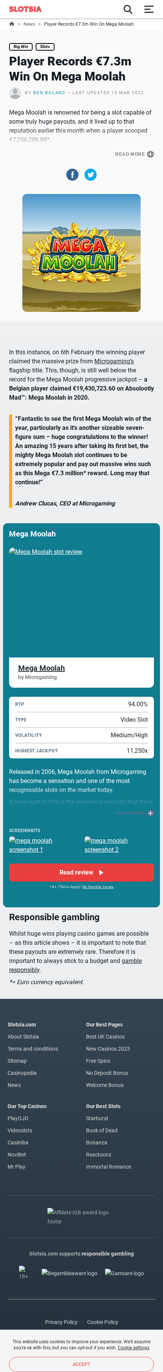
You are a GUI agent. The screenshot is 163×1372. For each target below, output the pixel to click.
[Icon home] (11, 24)
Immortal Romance (108, 1167)
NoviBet (17, 1155)
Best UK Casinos (105, 1037)
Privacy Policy (61, 1322)
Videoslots (20, 1130)
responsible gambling (108, 1254)
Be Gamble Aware (98, 887)
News (29, 24)
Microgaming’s (114, 361)
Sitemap (17, 1061)
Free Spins (98, 1061)
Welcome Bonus (105, 1085)
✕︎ (29, 606)
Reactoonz (98, 1155)
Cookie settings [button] (133, 1347)
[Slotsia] (29, 9)
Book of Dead (102, 1130)
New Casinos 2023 (108, 1049)
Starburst (97, 1118)
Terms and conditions (33, 1049)
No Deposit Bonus (107, 1073)
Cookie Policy (102, 1322)
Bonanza (96, 1142)
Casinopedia (22, 1073)
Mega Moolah (41, 668)
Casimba (18, 1142)
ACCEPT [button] (82, 1364)
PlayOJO (18, 1118)
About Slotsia (23, 1037)
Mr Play (16, 1167)
